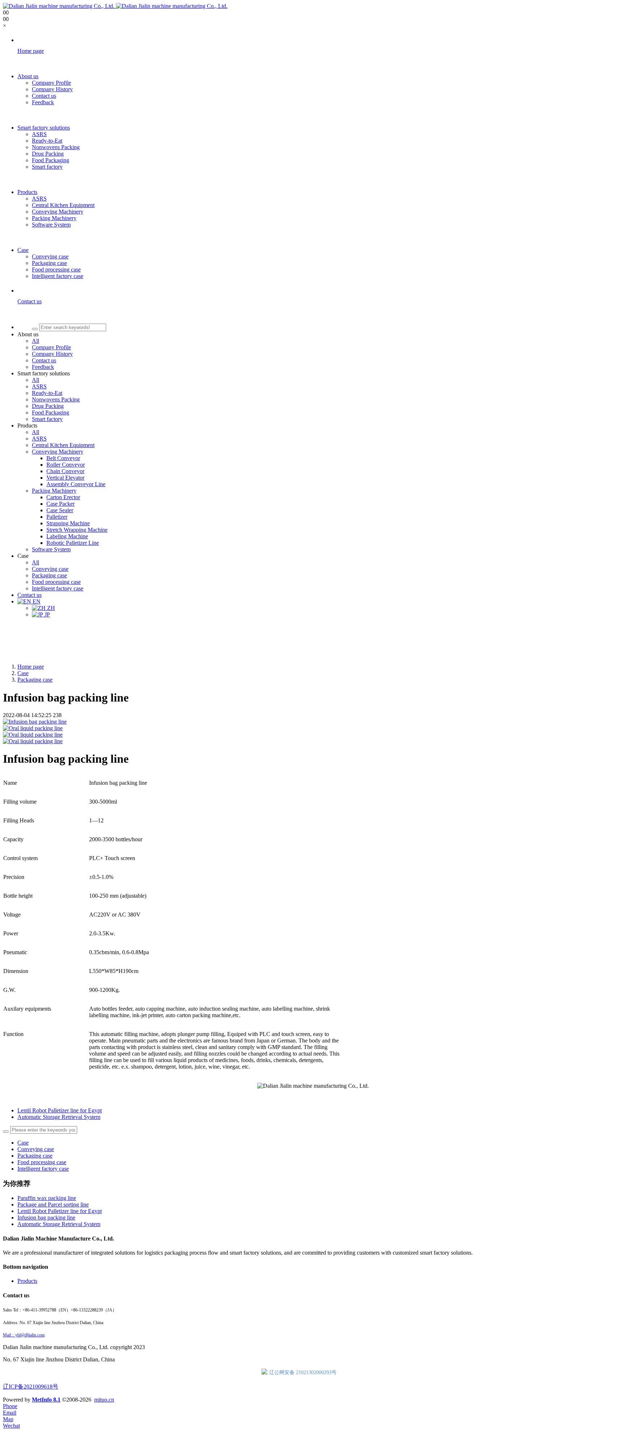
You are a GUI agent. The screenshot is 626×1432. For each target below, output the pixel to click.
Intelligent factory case (43, 1169)
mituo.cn (104, 1400)
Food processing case (41, 1162)
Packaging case (35, 680)
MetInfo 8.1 (46, 1400)
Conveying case (35, 1149)
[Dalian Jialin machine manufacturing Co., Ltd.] (115, 6)
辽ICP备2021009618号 (30, 1386)
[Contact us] (320, 314)
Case (23, 673)
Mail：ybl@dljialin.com (24, 1335)
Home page (30, 667)
